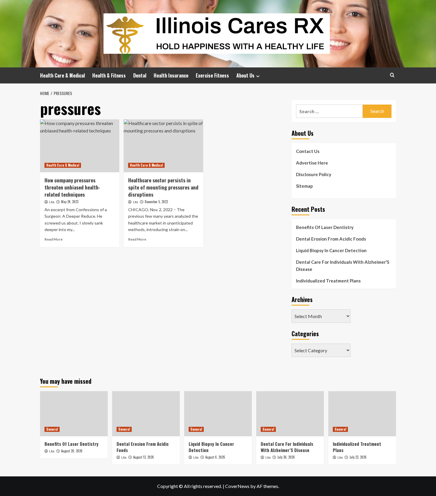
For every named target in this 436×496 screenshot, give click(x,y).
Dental (139, 75)
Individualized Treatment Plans (328, 280)
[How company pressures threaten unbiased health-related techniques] (79, 145)
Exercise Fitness (212, 75)
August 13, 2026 (143, 457)
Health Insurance (171, 75)
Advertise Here (312, 162)
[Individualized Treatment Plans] (362, 413)
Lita (51, 202)
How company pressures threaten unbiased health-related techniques (72, 187)
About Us (245, 75)
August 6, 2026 (215, 457)
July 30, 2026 (286, 457)
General (52, 429)
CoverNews (237, 486)
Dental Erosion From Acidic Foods (331, 238)
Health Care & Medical (62, 75)
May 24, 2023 (69, 201)
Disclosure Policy (313, 174)
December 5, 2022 (156, 201)
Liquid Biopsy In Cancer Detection (331, 250)
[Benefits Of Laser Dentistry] (74, 413)
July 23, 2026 (358, 457)
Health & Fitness (109, 75)
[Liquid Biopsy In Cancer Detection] (218, 413)
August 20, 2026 (71, 450)
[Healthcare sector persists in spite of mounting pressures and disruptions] (163, 145)
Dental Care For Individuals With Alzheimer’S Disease (342, 265)
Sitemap (304, 186)
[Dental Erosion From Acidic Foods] (146, 413)
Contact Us (307, 151)
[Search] (392, 75)
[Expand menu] (257, 76)
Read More (53, 239)
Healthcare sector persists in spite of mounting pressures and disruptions (163, 187)
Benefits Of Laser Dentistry (325, 227)
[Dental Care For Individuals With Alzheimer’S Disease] (290, 413)
